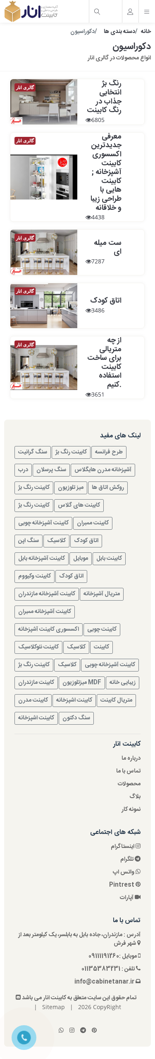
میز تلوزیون (70, 488)
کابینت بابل (109, 559)
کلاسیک (56, 541)
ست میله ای (108, 247)
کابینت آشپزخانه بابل (41, 559)
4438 (98, 217)
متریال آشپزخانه (101, 594)
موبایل (80, 559)
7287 (98, 261)
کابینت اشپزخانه (74, 700)
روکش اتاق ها (108, 488)
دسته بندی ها (119, 32)
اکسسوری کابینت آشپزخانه (48, 629)
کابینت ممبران (93, 523)
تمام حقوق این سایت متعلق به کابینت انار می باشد (78, 998)
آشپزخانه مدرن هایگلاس (102, 470)
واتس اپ (124, 872)
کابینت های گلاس (79, 505)
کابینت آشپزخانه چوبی (43, 523)
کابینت (101, 647)
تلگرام (127, 859)
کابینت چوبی (102, 629)
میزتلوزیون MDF (81, 683)
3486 (98, 310)
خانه (146, 32)
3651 (98, 394)
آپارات (127, 898)
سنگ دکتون (76, 718)
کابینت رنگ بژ (71, 452)
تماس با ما (128, 771)
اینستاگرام (123, 847)
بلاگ (135, 797)
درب (23, 470)
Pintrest (122, 885)
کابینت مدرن (33, 700)
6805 (98, 120)
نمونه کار (131, 809)
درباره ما (131, 758)
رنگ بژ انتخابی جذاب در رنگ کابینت (104, 97)
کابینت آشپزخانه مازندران (46, 594)
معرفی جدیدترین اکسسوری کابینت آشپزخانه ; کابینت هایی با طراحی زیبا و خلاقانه (106, 172)
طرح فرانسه (109, 452)
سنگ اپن (28, 541)
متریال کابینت (116, 700)
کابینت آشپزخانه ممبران (44, 612)
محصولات (129, 784)
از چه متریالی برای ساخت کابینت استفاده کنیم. (104, 362)
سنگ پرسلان (51, 470)
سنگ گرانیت (32, 452)
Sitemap (53, 1007)
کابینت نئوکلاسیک (38, 647)
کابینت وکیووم (34, 576)
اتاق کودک (106, 301)
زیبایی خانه (123, 683)
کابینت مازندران (36, 683)
